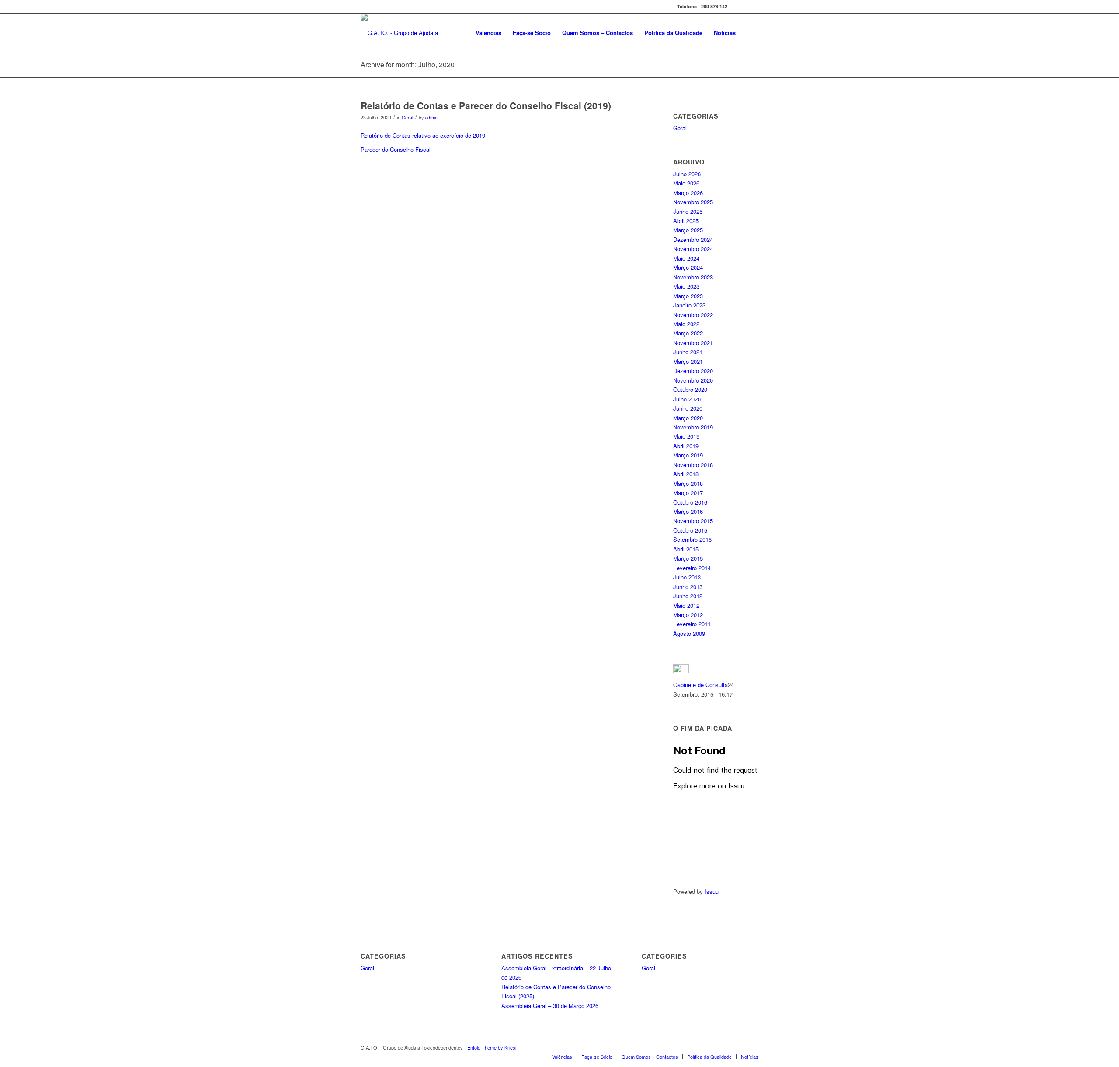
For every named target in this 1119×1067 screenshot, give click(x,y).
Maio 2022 (686, 324)
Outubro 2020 (690, 389)
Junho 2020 (687, 408)
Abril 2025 (686, 220)
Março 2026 (688, 192)
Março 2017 (688, 492)
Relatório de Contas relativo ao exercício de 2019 (423, 135)
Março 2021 (688, 361)
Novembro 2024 (693, 248)
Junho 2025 (687, 211)
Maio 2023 (686, 286)
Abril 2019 (686, 446)
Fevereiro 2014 (692, 568)
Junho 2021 (687, 352)
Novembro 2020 (693, 380)
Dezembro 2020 (693, 370)
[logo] (418, 33)
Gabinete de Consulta (700, 684)
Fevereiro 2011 (692, 624)
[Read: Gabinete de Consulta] (681, 670)
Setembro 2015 (692, 539)
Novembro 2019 (693, 427)
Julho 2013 (687, 577)
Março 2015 (688, 558)
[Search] (749, 33)
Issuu (712, 891)
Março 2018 (688, 483)
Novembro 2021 (693, 342)
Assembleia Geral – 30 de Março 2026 (549, 1005)
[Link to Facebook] (738, 6)
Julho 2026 (687, 174)
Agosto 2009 (689, 633)
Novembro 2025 (693, 202)
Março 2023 (688, 296)
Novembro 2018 (693, 464)
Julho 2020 (687, 399)
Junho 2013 (687, 586)
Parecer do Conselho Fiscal (396, 149)
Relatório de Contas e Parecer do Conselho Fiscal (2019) (486, 105)
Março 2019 (688, 455)
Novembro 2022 (693, 314)
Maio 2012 (686, 605)
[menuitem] (488, 33)
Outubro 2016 (690, 502)
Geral (407, 117)
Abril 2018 (686, 474)
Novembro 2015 (693, 520)
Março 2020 (688, 418)
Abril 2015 (686, 549)
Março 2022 (688, 333)
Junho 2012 (687, 596)
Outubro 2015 (690, 530)
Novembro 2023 (693, 277)
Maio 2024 (686, 258)
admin (431, 117)
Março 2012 (688, 614)
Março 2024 (688, 267)
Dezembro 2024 (693, 239)
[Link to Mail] (751, 6)
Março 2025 (688, 230)
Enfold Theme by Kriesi (491, 1047)
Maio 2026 (686, 183)
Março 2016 (688, 511)
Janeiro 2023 (689, 305)
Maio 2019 (686, 436)
